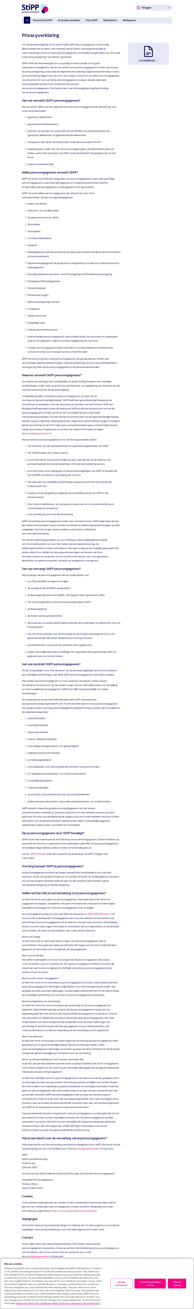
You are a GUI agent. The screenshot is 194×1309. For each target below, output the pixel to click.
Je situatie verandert (69, 20)
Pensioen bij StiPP (43, 20)
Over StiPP (92, 20)
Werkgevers (129, 20)
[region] (97, 1283)
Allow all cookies (177, 1283)
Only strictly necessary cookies (150, 1283)
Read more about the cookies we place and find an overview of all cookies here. (58, 1303)
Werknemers (110, 20)
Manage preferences (121, 1283)
